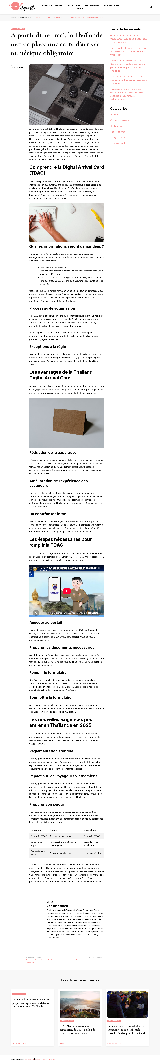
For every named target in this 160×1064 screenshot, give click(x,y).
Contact (38, 1059)
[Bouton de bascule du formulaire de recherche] (151, 7)
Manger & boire (111, 5)
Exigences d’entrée (93, 853)
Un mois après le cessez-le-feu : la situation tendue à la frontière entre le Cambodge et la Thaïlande (126, 1029)
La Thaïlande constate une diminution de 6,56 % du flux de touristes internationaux (77, 1029)
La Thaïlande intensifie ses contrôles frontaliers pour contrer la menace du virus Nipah (128, 51)
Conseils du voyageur (51, 5)
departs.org (29, 1059)
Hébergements (92, 5)
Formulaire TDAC (92, 836)
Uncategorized (17, 29)
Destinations (73, 5)
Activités (80, 9)
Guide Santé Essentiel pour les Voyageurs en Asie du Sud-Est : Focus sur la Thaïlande (128, 39)
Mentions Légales (49, 1059)
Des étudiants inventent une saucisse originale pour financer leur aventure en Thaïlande (129, 80)
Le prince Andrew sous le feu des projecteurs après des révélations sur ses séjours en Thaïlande (30, 1003)
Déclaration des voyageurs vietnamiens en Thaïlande (60, 797)
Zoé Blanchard (17, 67)
